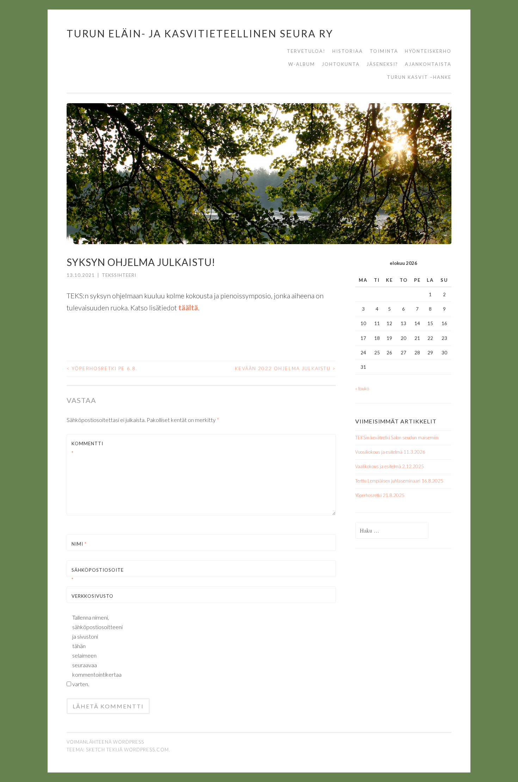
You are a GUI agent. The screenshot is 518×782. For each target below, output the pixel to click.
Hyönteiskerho (428, 51)
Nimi (79, 544)
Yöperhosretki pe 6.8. (102, 368)
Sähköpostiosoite (88, 574)
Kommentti (87, 448)
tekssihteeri (119, 275)
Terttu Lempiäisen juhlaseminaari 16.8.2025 (399, 481)
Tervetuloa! (306, 51)
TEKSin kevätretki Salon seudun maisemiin (396, 437)
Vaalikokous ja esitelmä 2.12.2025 (389, 466)
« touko (362, 388)
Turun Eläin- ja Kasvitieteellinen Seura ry (200, 33)
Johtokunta (341, 64)
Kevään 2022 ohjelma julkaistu (285, 368)
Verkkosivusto (88, 596)
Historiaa (347, 51)
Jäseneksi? (382, 64)
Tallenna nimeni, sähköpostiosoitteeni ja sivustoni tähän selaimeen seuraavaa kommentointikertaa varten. (91, 650)
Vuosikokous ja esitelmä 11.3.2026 (390, 452)
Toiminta (384, 51)
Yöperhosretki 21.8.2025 (380, 495)
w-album (301, 64)
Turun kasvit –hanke (419, 77)
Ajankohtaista (428, 64)
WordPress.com (146, 749)
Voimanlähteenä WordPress (105, 742)
